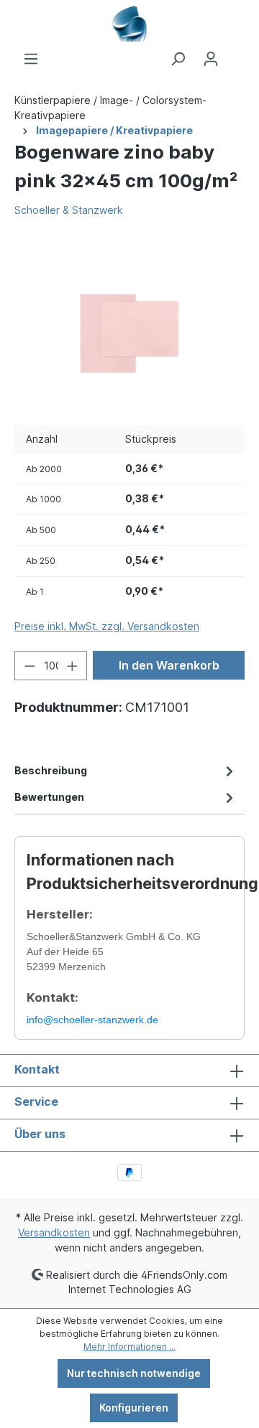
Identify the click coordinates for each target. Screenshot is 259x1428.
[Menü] (30, 58)
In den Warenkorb (169, 665)
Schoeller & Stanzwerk (68, 210)
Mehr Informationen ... (129, 1346)
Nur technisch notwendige (134, 1373)
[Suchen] (177, 58)
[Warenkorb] (236, 53)
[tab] (125, 770)
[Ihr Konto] (210, 58)
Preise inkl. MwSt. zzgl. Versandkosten (106, 626)
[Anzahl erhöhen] (73, 665)
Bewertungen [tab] (49, 797)
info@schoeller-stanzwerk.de (92, 1019)
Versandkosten (54, 1232)
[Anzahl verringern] (29, 665)
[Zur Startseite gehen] (129, 24)
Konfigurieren (133, 1407)
